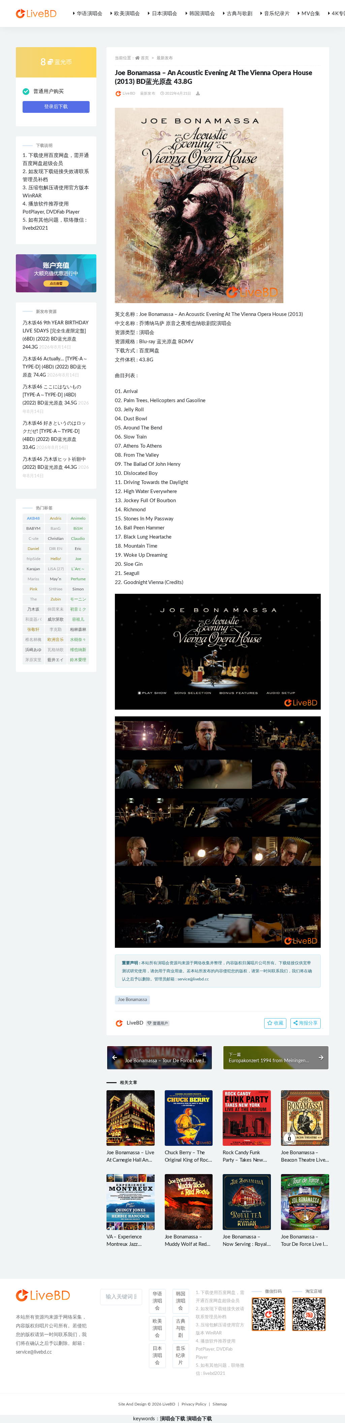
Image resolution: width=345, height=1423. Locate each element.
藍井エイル (56, 661)
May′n (55, 580)
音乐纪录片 (277, 13)
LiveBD (129, 93)
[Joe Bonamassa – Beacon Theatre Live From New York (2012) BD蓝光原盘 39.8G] (305, 1118)
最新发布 (165, 58)
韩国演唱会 (202, 13)
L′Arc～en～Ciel (78, 570)
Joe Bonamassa (156, 314)
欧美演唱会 (127, 13)
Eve (210, 314)
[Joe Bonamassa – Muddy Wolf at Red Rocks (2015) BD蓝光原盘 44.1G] (189, 1202)
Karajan (33, 570)
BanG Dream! (55, 529)
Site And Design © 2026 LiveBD (146, 1404)
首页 (145, 58)
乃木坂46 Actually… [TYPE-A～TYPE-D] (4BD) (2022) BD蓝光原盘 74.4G (55, 367)
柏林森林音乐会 (78, 630)
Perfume (78, 580)
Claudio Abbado (78, 540)
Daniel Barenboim (33, 550)
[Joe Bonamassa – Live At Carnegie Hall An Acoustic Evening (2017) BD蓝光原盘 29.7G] (130, 1118)
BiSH (78, 529)
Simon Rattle (78, 590)
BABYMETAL (33, 529)
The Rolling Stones (33, 600)
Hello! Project (56, 560)
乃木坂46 (33, 610)
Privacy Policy (194, 1404)
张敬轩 (33, 630)
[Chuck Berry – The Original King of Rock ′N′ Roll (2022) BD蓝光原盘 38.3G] (189, 1118)
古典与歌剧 (239, 13)
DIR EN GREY (55, 550)
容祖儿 (78, 620)
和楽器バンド (33, 620)
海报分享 (307, 1023)
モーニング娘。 (78, 600)
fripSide (33, 560)
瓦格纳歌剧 (56, 651)
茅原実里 (33, 661)
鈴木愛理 (78, 661)
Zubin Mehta (55, 600)
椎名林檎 (33, 641)
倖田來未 (56, 610)
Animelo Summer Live (78, 519)
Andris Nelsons (56, 519)
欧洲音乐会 (56, 641)
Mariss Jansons (33, 580)
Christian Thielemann (56, 540)
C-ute (33, 540)
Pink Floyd (33, 590)
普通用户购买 (48, 91)
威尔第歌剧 (56, 620)
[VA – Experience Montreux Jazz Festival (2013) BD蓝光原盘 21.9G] (130, 1202)
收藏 (278, 1023)
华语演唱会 (89, 13)
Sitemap (220, 1404)
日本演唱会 (164, 13)
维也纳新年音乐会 (78, 651)
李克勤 (56, 630)
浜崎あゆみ (33, 651)
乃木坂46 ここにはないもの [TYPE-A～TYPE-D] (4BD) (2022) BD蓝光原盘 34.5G (52, 395)
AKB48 (33, 519)
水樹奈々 (78, 641)
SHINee (55, 590)
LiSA (56, 569)
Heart (155, 537)
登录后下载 (56, 106)
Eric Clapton (78, 550)
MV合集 (311, 13)
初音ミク (78, 610)
